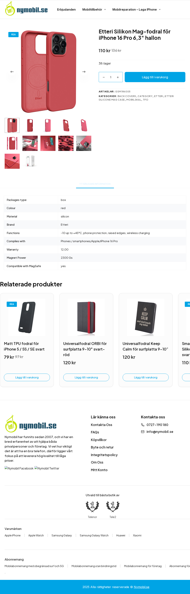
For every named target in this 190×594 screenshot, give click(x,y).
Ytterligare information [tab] (95, 184)
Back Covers (127, 96)
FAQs (95, 432)
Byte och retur (102, 447)
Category (145, 96)
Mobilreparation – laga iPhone (134, 9)
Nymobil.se (141, 587)
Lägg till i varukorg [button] (27, 377)
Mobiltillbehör (92, 9)
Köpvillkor (99, 440)
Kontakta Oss (101, 425)
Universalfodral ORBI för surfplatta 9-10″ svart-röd (85, 349)
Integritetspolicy (104, 455)
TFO (145, 99)
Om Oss (97, 462)
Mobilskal (133, 99)
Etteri (158, 96)
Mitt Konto (99, 470)
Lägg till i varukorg (155, 77)
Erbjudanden (66, 9)
